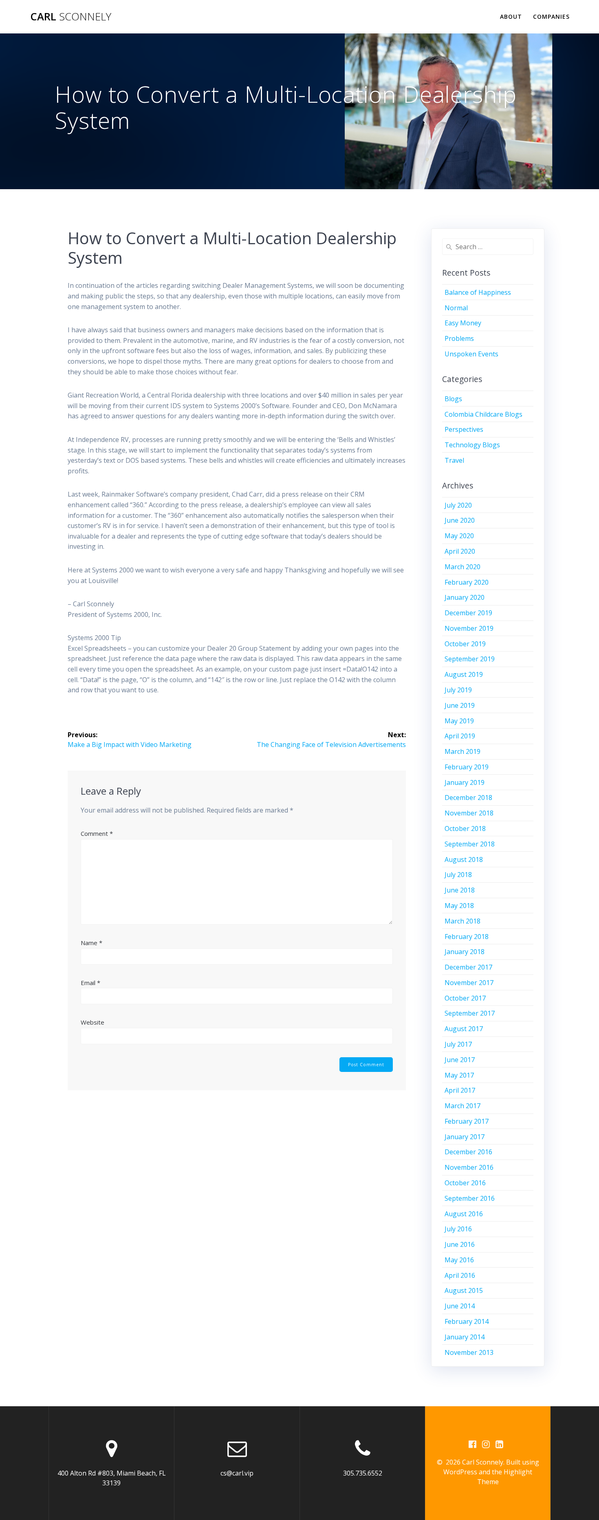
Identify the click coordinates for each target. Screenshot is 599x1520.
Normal (456, 307)
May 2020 (459, 535)
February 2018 (467, 936)
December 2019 (468, 612)
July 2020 (458, 505)
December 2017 (468, 967)
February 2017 (467, 1121)
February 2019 (467, 766)
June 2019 (460, 705)
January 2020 (464, 597)
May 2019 (459, 720)
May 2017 (459, 1075)
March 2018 (462, 921)
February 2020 (467, 582)
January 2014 (464, 1336)
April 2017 (460, 1090)
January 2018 (464, 951)
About (511, 16)
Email (90, 983)
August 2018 (464, 859)
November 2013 (469, 1352)
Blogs (453, 398)
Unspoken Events (471, 353)
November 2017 (469, 982)
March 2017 (462, 1105)
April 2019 (460, 735)
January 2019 (464, 782)
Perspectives (464, 429)
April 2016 (460, 1275)
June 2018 (460, 890)
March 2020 (462, 566)
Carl (70, 16)
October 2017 (465, 998)
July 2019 (458, 689)
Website (92, 1022)
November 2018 (469, 813)
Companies (551, 16)
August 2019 (464, 674)
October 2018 (465, 828)
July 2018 (458, 874)
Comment (97, 833)
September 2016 (470, 1198)
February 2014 (467, 1321)
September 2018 (470, 844)
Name (91, 943)
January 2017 (464, 1136)
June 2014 (460, 1305)
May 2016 (459, 1259)
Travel (454, 460)
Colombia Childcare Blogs (483, 414)
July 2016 (458, 1228)
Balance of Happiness (478, 292)
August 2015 (464, 1290)
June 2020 (460, 520)
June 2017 (460, 1059)
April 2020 (460, 551)
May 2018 (459, 905)
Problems (459, 338)
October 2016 (465, 1182)
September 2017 (470, 1013)
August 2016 (464, 1213)
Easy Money (463, 322)
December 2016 (468, 1151)
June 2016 (460, 1244)
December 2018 (468, 797)
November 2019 (469, 628)
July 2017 (458, 1044)
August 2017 (464, 1028)
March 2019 (462, 751)
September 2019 (470, 658)
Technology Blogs (472, 444)
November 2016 (469, 1167)
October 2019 (465, 643)
